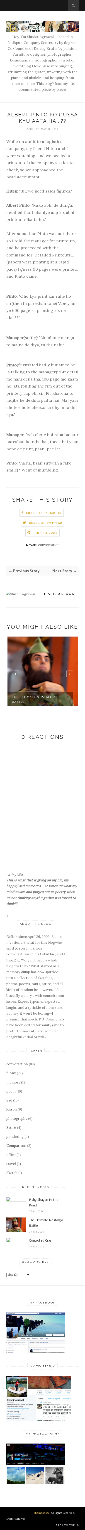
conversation (49, 545)
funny (11, 1073)
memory (13, 1082)
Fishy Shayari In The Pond (43, 1202)
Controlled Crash (41, 1240)
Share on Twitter (45, 522)
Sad (9, 1100)
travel (11, 1164)
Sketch (11, 1173)
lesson (11, 1109)
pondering (15, 1136)
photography (16, 1118)
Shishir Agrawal (59, 594)
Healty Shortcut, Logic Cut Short (38, 699)
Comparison (16, 1145)
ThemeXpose (42, 1512)
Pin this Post (46, 532)
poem (11, 1091)
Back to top (66, 1525)
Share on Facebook (43, 513)
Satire (11, 1127)
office (11, 1155)
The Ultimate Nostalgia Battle (46, 1223)
